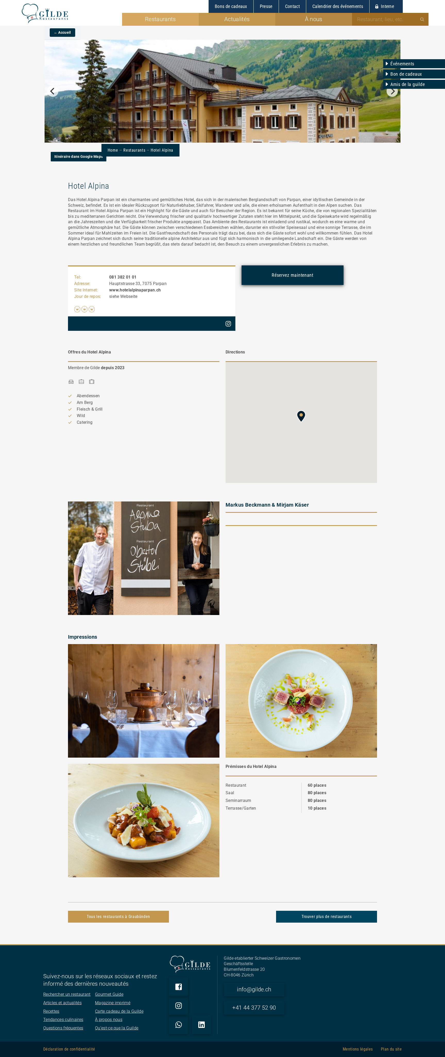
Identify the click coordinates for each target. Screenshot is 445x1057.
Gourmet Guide (109, 994)
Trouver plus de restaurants (327, 916)
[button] (301, 416)
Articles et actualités (62, 1002)
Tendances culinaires (63, 1019)
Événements (402, 63)
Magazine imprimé (112, 1002)
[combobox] (390, 19)
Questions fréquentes (63, 1028)
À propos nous (108, 1019)
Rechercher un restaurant (67, 994)
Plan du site (391, 1049)
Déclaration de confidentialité (69, 1049)
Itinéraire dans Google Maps (78, 156)
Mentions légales (358, 1049)
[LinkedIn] (201, 1024)
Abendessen (88, 395)
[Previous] (52, 91)
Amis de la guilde (407, 84)
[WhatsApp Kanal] (178, 1024)
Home (113, 150)
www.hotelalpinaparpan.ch (135, 290)
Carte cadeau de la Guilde (119, 1011)
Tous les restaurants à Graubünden (118, 916)
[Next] (392, 91)
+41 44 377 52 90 (254, 1007)
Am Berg (85, 402)
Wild (81, 415)
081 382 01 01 (122, 277)
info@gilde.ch (254, 989)
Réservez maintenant (292, 275)
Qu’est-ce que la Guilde (116, 1028)
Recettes (51, 1011)
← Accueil (62, 32)
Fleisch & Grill (90, 409)
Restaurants (134, 150)
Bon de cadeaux (406, 74)
